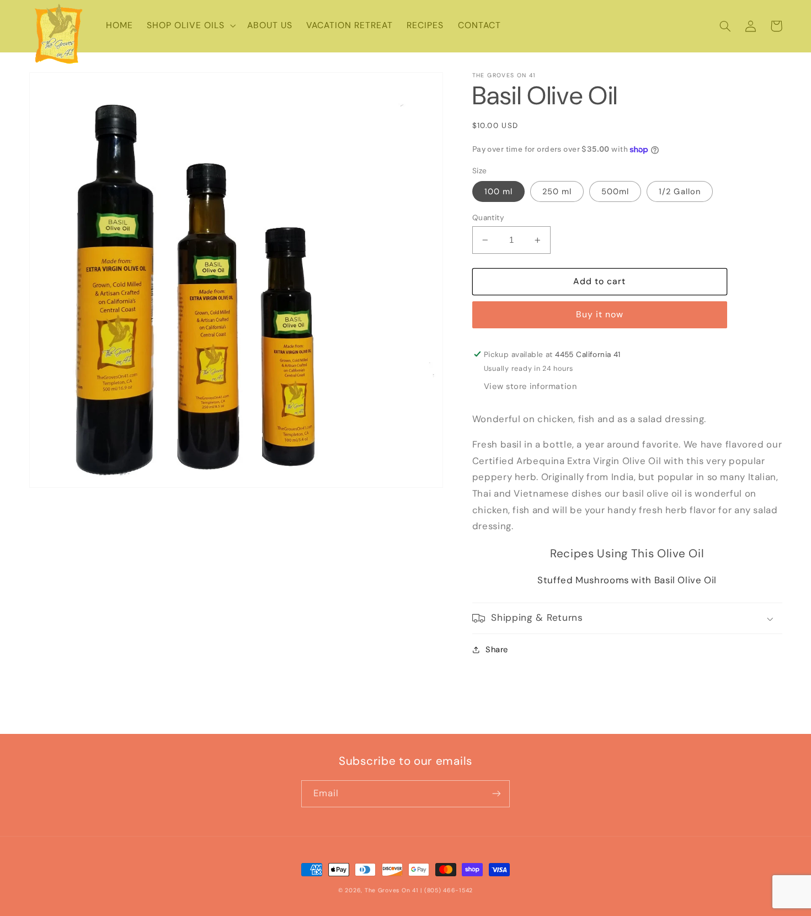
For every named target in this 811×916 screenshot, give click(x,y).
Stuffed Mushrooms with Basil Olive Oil (627, 580)
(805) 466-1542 (448, 890)
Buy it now (600, 314)
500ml (615, 191)
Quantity (488, 217)
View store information (530, 386)
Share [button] (496, 649)
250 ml (557, 191)
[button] (190, 26)
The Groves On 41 (392, 890)
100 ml (498, 191)
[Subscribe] (496, 793)
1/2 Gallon (680, 191)
